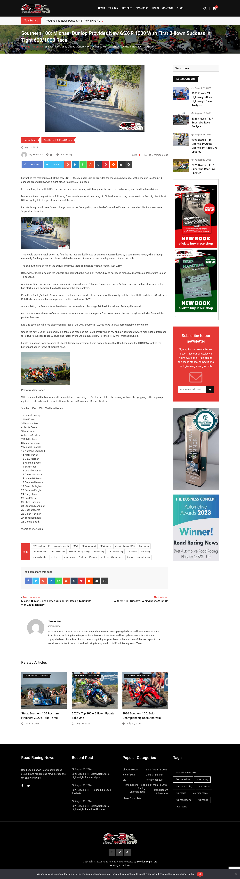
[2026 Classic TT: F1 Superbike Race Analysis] (181, 118)
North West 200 (153, 779)
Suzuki (130, 557)
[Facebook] (28, 581)
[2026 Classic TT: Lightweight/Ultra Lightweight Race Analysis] (181, 93)
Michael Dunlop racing (79, 551)
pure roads (132, 551)
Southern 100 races (88, 557)
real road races (200, 793)
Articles (126, 8)
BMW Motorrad (89, 546)
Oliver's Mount (130, 769)
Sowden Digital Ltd (147, 861)
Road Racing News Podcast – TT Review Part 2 (73, 20)
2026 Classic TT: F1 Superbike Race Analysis (203, 122)
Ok (200, 874)
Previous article (31, 597)
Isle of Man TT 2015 (156, 769)
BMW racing (105, 546)
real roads (55, 557)
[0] (214, 8)
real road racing (40, 557)
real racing (145, 551)
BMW (75, 546)
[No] (236, 874)
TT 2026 (113, 8)
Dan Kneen (144, 546)
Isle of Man (37, 46)
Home (26, 46)
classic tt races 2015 (125, 546)
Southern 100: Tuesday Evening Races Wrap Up (140, 601)
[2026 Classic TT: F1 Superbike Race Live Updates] (181, 165)
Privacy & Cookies (120, 865)
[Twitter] (36, 581)
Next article (160, 597)
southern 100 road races (112, 557)
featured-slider (39, 551)
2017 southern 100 (41, 546)
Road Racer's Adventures (161, 791)
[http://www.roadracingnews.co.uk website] (47, 154)
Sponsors (142, 8)
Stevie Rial (55, 621)
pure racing (99, 551)
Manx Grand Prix (154, 774)
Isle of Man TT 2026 (156, 784)
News (101, 8)
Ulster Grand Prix (132, 798)
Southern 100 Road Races (58, 140)
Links (155, 8)
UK (124, 779)
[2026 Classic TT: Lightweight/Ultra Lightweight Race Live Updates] (181, 139)
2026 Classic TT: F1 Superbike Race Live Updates (204, 169)
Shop (180, 8)
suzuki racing (143, 557)
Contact (167, 8)
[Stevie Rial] (51, 154)
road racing (69, 557)
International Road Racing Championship (135, 788)
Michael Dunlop (57, 551)
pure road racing (115, 551)
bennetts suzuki (61, 546)
